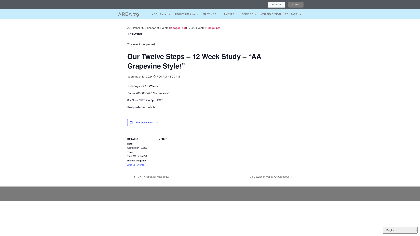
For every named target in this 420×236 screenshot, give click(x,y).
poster (137, 107)
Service (247, 14)
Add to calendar (144, 122)
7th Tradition (271, 14)
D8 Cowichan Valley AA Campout (270, 176)
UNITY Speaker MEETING (153, 176)
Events (229, 14)
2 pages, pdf (178, 28)
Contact (291, 14)
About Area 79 (185, 14)
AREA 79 (128, 14)
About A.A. (159, 14)
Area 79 (131, 164)
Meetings (209, 14)
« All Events (134, 34)
